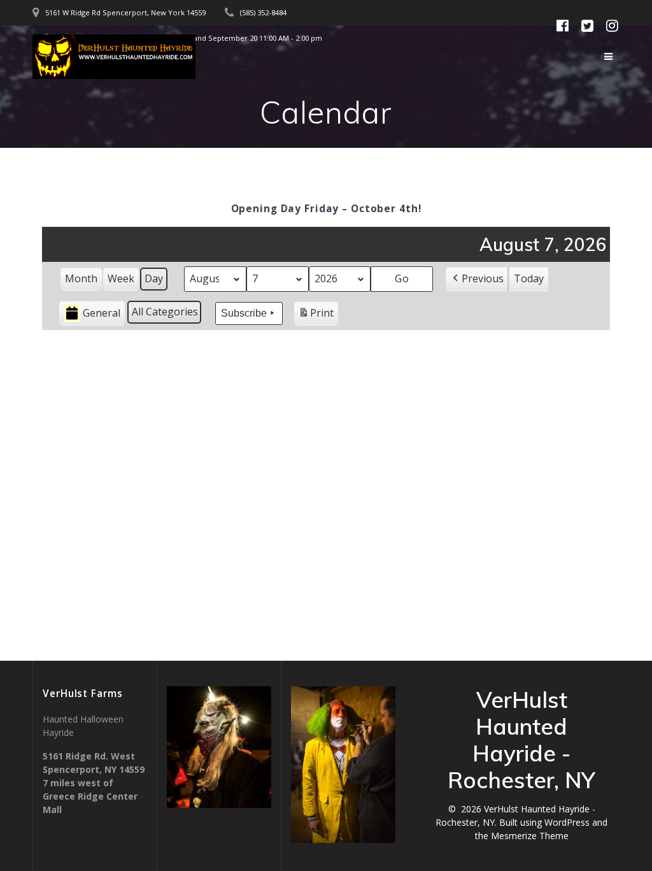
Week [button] (121, 278)
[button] (477, 279)
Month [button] (81, 278)
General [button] (101, 313)
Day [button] (154, 278)
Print (316, 316)
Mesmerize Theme (530, 836)
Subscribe (244, 313)
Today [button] (529, 278)
